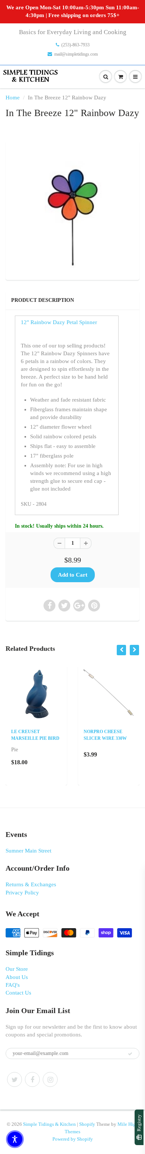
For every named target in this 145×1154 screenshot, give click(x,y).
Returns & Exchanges (31, 884)
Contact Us (18, 993)
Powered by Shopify (72, 1139)
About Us (17, 977)
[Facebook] (32, 1079)
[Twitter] (14, 1079)
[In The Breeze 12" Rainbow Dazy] (72, 209)
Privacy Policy (22, 893)
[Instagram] (50, 1079)
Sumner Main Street (28, 851)
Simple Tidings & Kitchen (49, 1124)
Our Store (17, 969)
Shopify (87, 1124)
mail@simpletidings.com (76, 54)
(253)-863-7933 (75, 44)
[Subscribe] (130, 1054)
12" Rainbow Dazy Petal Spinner (59, 322)
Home (13, 97)
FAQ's (13, 985)
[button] (15, 1139)
